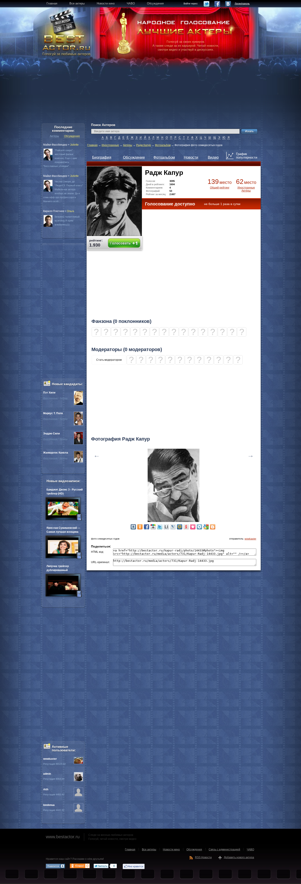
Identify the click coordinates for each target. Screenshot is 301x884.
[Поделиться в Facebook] (146, 526)
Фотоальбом (163, 145)
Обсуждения (72, 136)
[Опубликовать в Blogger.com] (212, 526)
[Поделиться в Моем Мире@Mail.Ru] (179, 526)
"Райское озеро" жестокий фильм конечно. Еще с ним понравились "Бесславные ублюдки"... (60, 158)
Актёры (127, 145)
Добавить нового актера (239, 857)
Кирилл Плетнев (53, 211)
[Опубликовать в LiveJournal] (173, 526)
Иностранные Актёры (246, 189)
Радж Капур (143, 145)
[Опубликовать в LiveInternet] (166, 526)
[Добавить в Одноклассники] (140, 526)
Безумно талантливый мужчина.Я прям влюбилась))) (67, 220)
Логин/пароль (242, 3)
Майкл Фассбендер (55, 144)
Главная (92, 145)
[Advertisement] (150, 92)
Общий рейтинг (219, 187)
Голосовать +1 (124, 243)
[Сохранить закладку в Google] (206, 526)
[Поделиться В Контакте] (133, 526)
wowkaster (250, 538)
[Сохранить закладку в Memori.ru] (192, 526)
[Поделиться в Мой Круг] (199, 526)
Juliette (74, 144)
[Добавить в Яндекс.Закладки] (186, 526)
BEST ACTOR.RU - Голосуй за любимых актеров (66, 45)
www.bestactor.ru (63, 836)
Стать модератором (109, 359)
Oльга (70, 211)
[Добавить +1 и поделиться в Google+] (153, 526)
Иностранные (110, 145)
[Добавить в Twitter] (159, 526)
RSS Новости (203, 857)
